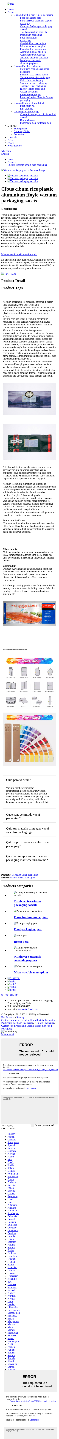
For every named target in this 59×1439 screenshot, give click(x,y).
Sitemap (20, 1017)
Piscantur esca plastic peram (34, 74)
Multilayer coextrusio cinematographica (30, 62)
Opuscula (12, 137)
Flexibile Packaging (44, 1023)
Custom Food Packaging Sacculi (17, 1025)
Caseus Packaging (29, 91)
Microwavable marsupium (33, 46)
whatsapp (6, 151)
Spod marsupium (28, 37)
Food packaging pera (30, 17)
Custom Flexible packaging (27, 66)
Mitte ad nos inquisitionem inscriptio (19, 254)
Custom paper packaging (26, 111)
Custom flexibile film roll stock (29, 103)
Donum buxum (27, 120)
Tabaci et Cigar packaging (33, 86)
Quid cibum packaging (31, 80)
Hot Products (7, 1017)
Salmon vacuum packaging (33, 83)
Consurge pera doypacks (32, 54)
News (10, 140)
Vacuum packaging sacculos (34, 57)
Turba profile (20, 128)
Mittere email (7, 1034)
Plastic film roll (27, 105)
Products (12, 12)
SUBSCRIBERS (9, 995)
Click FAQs (10, 274)
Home (11, 9)
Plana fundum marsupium (33, 49)
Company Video (22, 131)
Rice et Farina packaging (32, 88)
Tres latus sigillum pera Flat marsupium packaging (33, 33)
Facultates (19, 134)
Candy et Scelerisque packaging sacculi (27, 903)
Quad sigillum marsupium (33, 43)
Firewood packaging (30, 94)
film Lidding (26, 108)
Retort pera (25, 40)
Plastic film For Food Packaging (17, 1023)
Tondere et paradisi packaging (35, 77)
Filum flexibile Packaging (42, 1020)
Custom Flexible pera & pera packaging (33, 15)
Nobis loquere (15, 145)
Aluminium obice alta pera (33, 52)
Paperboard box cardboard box (35, 123)
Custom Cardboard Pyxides (15, 1020)
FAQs (11, 142)
